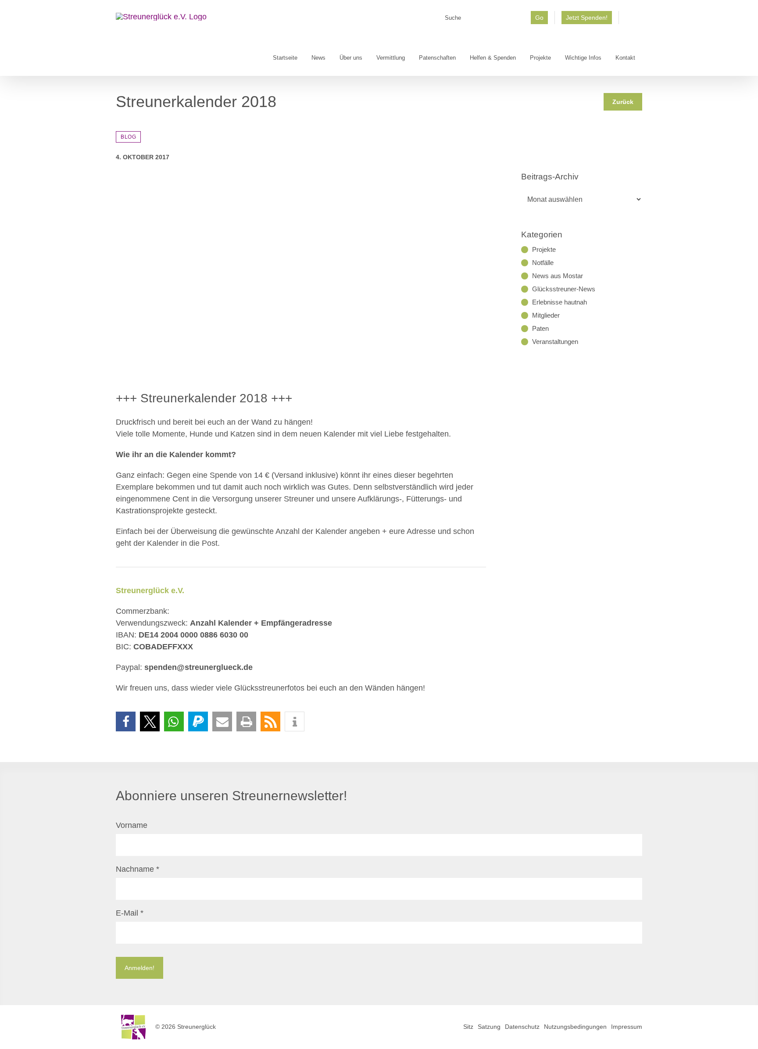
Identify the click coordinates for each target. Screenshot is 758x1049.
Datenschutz (522, 1026)
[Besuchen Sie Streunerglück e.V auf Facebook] (631, 21)
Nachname (137, 869)
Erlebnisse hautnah (559, 302)
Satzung (489, 1026)
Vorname (131, 825)
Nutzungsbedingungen (575, 1026)
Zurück (622, 101)
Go (539, 17)
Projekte (544, 249)
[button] (126, 721)
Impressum (626, 1026)
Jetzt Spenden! (587, 17)
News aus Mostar (557, 275)
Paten (540, 328)
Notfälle (543, 262)
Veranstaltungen (555, 341)
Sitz (468, 1026)
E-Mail (129, 913)
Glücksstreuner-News (563, 289)
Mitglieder (546, 315)
